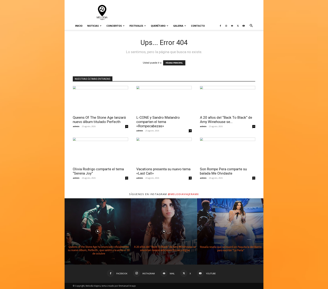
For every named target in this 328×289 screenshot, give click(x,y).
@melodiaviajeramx (183, 194)
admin (76, 126)
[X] (237, 26)
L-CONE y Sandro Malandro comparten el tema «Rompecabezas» (158, 121)
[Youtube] (243, 26)
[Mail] (232, 26)
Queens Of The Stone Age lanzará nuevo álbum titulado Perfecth (99, 119)
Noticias (93, 25)
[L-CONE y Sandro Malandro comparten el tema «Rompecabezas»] (164, 99)
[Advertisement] (193, 12)
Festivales (136, 25)
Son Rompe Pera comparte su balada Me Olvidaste (223, 171)
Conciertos (114, 25)
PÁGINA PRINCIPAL (174, 63)
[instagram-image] (98, 231)
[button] (251, 26)
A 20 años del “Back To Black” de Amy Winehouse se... (226, 119)
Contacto (198, 25)
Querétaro (158, 25)
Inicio (79, 25)
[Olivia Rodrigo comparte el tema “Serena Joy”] (100, 151)
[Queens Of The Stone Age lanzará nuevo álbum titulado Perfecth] (100, 99)
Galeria (178, 25)
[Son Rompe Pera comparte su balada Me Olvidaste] (227, 151)
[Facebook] (220, 26)
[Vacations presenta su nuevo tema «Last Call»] (164, 151)
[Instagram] (226, 26)
